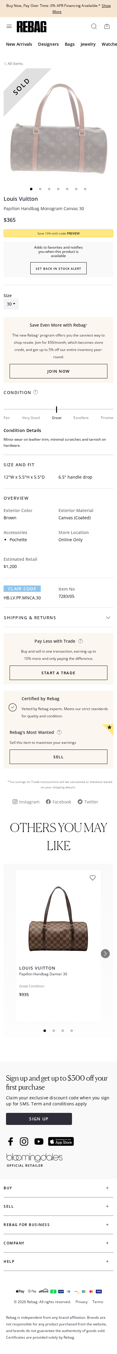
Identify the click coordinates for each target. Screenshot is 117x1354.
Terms (97, 1301)
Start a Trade (58, 672)
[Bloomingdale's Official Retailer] (34, 1159)
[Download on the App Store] (61, 1141)
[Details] (80, 641)
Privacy (82, 1301)
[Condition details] (35, 392)
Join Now (58, 371)
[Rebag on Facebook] (11, 1141)
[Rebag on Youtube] (40, 1141)
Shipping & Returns (30, 617)
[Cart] (107, 26)
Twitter (91, 802)
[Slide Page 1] (45, 1031)
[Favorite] (92, 878)
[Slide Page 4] (72, 1031)
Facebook (61, 802)
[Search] (94, 26)
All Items (15, 63)
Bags (70, 44)
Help (9, 1261)
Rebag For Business (27, 1224)
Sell (58, 756)
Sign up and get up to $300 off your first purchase (57, 1083)
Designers (48, 44)
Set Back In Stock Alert (58, 268)
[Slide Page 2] (54, 1031)
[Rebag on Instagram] (24, 1141)
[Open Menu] (9, 26)
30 (9, 304)
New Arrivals (19, 44)
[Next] (105, 953)
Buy (8, 1188)
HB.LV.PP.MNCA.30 (22, 598)
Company (14, 1243)
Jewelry (88, 44)
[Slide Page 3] (63, 1031)
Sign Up (39, 1119)
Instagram (29, 802)
